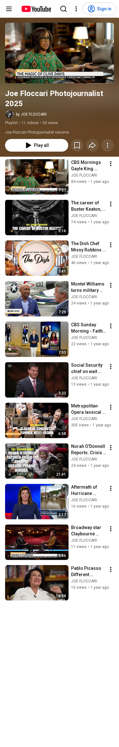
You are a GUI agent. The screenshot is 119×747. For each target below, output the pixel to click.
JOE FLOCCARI (84, 175)
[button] (59, 53)
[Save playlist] (77, 145)
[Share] (92, 145)
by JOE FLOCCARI (31, 114)
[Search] (63, 9)
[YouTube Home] (36, 9)
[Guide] (9, 9)
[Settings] (76, 9)
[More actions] (107, 145)
